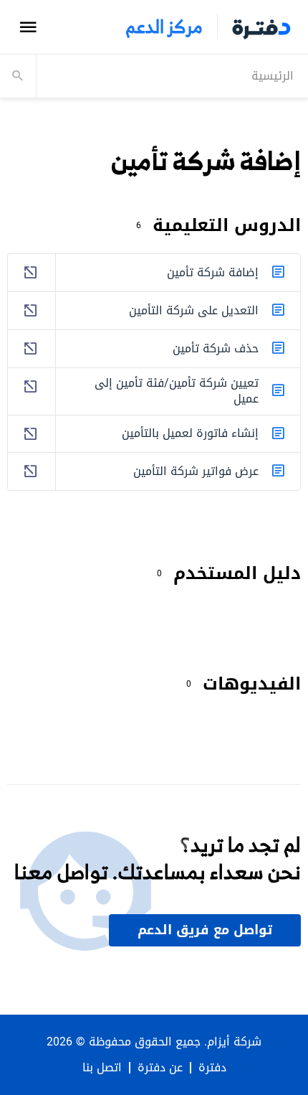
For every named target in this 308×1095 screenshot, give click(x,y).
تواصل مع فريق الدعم (205, 930)
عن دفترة (160, 1067)
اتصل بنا (102, 1067)
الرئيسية (272, 76)
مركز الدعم (164, 26)
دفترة (212, 1067)
